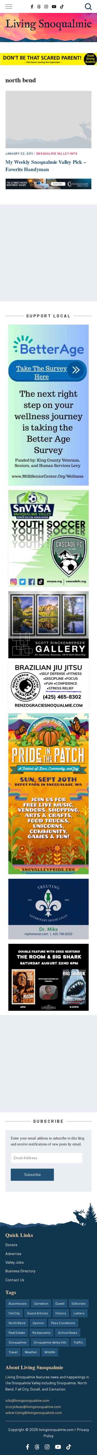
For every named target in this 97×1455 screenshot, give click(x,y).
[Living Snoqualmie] (48, 24)
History (61, 1313)
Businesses (18, 1303)
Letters (79, 1313)
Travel (13, 1352)
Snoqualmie (17, 1342)
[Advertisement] (48, 252)
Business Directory (20, 1271)
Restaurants (41, 1332)
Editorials (79, 1303)
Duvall (60, 1303)
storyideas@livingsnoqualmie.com (33, 1406)
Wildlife (49, 1352)
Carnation (41, 1303)
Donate (11, 1244)
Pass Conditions (63, 1323)
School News (67, 1332)
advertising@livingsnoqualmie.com (33, 1412)
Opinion (38, 1323)
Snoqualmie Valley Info (57, 153)
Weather (31, 1352)
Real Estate (17, 1332)
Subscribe (32, 1174)
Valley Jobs (14, 1262)
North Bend (17, 1323)
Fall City (14, 1313)
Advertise (13, 1253)
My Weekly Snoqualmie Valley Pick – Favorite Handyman (45, 165)
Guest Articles (37, 1313)
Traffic (78, 1342)
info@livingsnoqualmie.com (27, 1400)
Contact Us (14, 1279)
